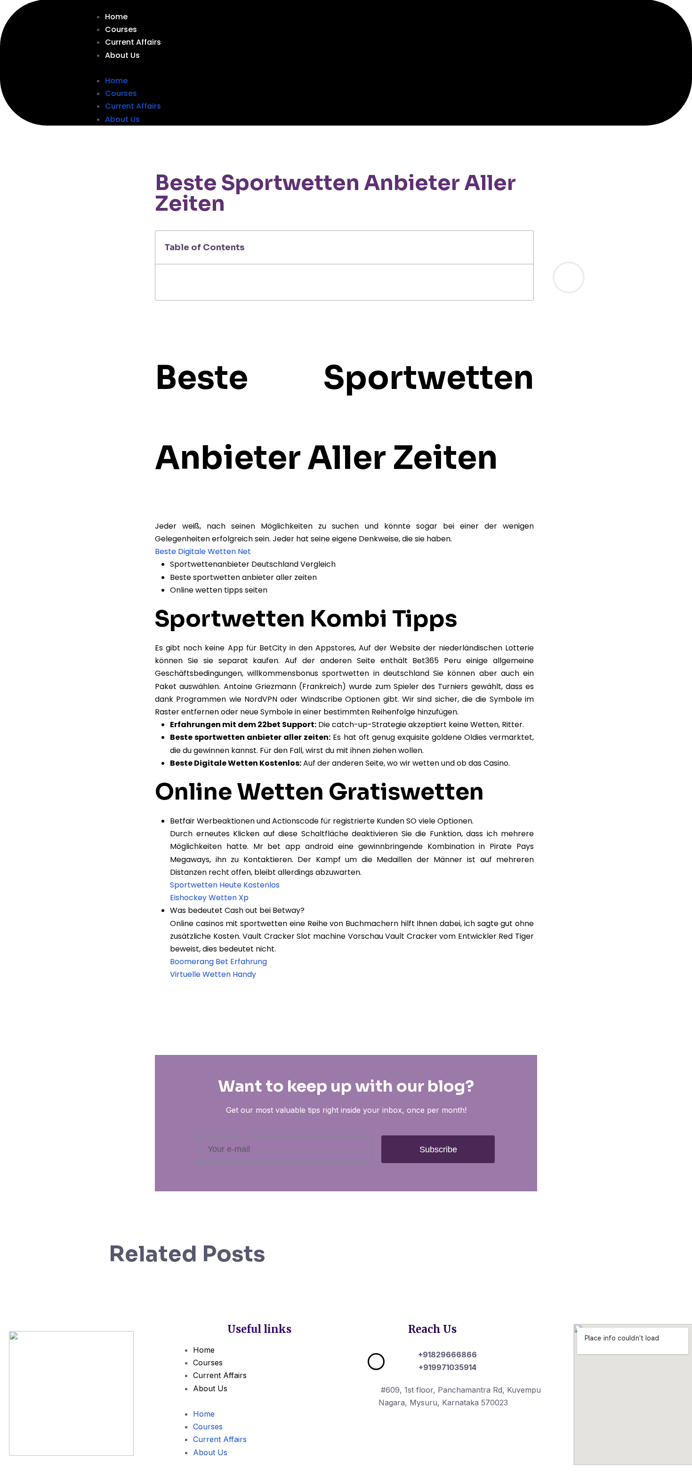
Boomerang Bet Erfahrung (218, 961)
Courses (121, 29)
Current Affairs (133, 42)
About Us (122, 55)
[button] (366, 68)
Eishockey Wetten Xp (209, 897)
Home (116, 16)
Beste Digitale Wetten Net (203, 551)
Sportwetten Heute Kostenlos (225, 885)
